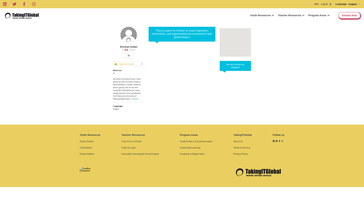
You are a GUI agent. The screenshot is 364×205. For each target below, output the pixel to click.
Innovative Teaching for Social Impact (140, 154)
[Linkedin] (5, 4)
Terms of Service (241, 147)
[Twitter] (14, 4)
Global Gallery (87, 154)
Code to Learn (128, 147)
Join (316, 4)
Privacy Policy (240, 154)
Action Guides (87, 141)
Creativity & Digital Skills (192, 154)
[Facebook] (24, 4)
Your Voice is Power (131, 141)
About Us (238, 141)
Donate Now (349, 15)
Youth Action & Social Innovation (196, 141)
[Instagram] (34, 4)
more (135, 99)
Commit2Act (86, 147)
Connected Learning (190, 147)
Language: (341, 4)
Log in (324, 4)
